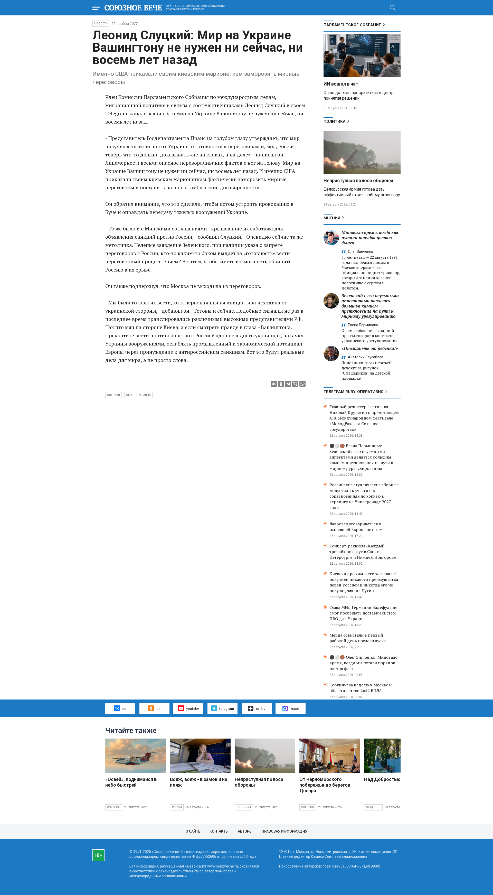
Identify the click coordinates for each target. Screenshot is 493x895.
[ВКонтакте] (274, 384)
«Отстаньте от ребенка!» (370, 348)
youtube (192, 708)
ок (158, 708)
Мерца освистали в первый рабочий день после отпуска (357, 638)
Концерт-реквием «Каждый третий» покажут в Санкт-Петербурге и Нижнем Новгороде (362, 551)
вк (124, 708)
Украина (144, 395)
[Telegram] (288, 384)
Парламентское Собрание (352, 25)
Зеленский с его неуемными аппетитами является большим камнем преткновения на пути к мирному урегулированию (370, 306)
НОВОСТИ (100, 23)
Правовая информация (284, 831)
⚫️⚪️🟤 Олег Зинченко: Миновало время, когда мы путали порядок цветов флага (363, 662)
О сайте (193, 831)
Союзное (113, 807)
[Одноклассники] (281, 384)
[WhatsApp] (302, 384)
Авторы (245, 831)
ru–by (260, 708)
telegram (226, 708)
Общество (373, 807)
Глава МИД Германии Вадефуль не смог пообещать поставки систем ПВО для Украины (363, 612)
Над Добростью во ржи (390, 779)
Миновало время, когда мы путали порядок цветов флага (370, 237)
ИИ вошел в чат (341, 84)
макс (294, 708)
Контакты (219, 831)
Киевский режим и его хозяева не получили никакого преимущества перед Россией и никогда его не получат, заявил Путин (363, 582)
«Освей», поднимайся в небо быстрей (131, 782)
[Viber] (295, 384)
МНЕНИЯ (332, 218)
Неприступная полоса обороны (358, 180)
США (129, 395)
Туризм (177, 807)
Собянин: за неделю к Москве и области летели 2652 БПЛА (360, 687)
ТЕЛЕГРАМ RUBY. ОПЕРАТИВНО (354, 391)
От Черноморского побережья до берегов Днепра (324, 785)
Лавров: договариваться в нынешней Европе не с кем (356, 526)
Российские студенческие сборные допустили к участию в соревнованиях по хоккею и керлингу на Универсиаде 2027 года (364, 496)
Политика (335, 121)
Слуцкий (113, 395)
